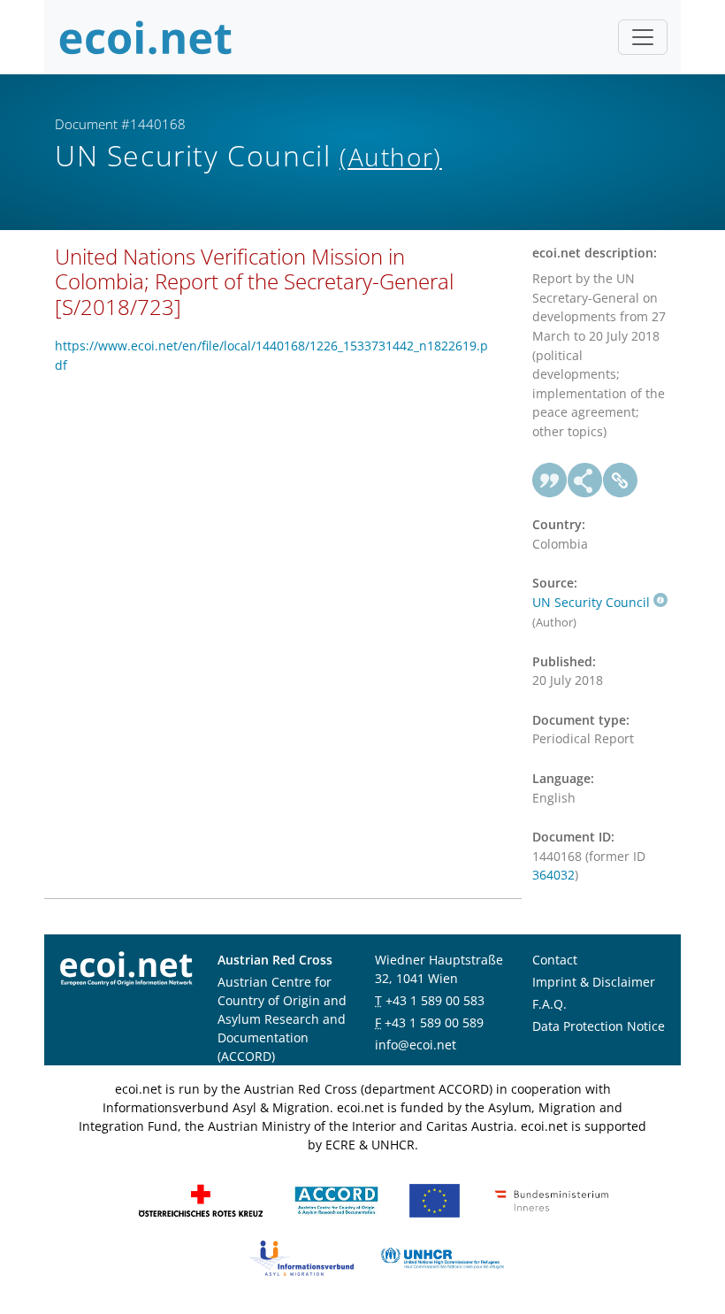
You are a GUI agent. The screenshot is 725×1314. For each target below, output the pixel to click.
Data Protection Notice (598, 1026)
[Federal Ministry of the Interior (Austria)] (551, 1199)
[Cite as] (550, 480)
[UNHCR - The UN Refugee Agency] (442, 1257)
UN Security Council (591, 602)
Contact (554, 959)
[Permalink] (620, 480)
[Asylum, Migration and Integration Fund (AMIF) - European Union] (434, 1199)
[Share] (585, 480)
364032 (553, 874)
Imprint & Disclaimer (593, 981)
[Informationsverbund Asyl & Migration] (301, 1257)
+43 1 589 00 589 (434, 1022)
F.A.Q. (549, 1003)
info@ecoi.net (415, 1044)
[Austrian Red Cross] (200, 1199)
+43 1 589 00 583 (435, 1000)
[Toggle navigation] (643, 37)
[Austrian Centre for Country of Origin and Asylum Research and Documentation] (336, 1199)
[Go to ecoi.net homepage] (145, 37)
